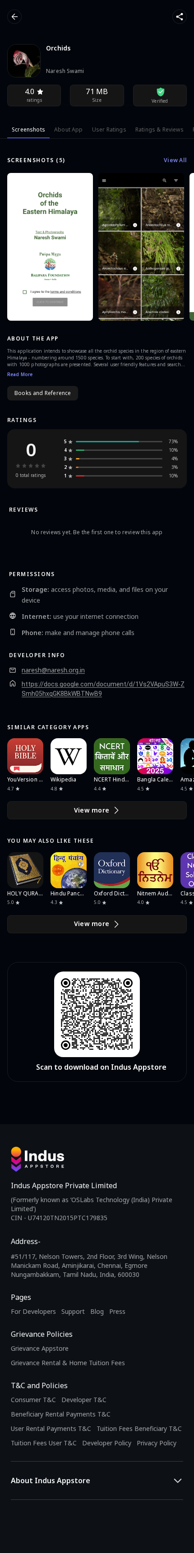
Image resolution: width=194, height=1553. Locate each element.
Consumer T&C (33, 1399)
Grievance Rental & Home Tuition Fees (68, 1362)
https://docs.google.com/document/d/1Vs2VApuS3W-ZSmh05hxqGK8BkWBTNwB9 (103, 689)
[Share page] (179, 16)
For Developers (33, 1311)
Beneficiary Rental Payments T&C (61, 1414)
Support (73, 1311)
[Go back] (14, 16)
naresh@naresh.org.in (53, 670)
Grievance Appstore (40, 1348)
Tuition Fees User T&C (44, 1443)
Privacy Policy (156, 1443)
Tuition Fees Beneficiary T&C (139, 1428)
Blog (97, 1311)
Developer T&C (83, 1399)
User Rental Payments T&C (51, 1428)
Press (117, 1311)
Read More (19, 374)
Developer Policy (106, 1443)
